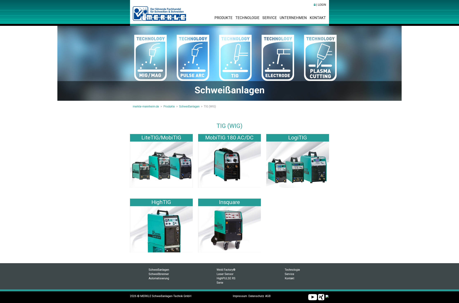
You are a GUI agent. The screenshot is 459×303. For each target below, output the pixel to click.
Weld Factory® (226, 269)
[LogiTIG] (297, 164)
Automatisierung (159, 278)
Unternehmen (293, 18)
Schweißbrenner (159, 274)
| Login (321, 4)
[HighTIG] (161, 229)
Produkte (223, 18)
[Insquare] (229, 229)
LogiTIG (297, 137)
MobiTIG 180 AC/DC (229, 137)
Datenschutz (256, 296)
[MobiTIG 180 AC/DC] (229, 164)
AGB (268, 296)
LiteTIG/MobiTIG (161, 137)
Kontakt (318, 18)
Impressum (240, 296)
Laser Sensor (225, 274)
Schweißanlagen (159, 269)
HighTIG (161, 202)
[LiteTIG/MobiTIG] (161, 164)
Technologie (247, 18)
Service (269, 18)
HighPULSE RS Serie (226, 280)
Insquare (229, 202)
